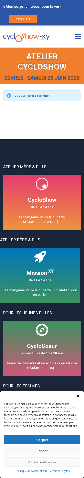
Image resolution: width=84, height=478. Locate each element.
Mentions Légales (60, 471)
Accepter (42, 440)
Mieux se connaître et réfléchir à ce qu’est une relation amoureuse (42, 356)
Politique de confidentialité (32, 471)
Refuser (42, 451)
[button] (78, 396)
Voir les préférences (42, 462)
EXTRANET (22, 19)
